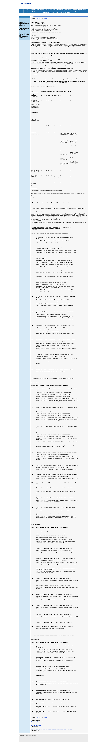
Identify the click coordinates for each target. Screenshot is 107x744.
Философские (60, 11)
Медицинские (36, 11)
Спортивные (46, 12)
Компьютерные (40, 9)
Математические (45, 11)
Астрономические (57, 9)
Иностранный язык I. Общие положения (24, 24)
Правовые (32, 9)
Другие (27, 9)
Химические (67, 11)
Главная (32, 16)
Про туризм (75, 9)
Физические (53, 11)
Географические (67, 9)
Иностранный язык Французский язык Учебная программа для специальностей (24, 34)
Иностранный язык (24, 28)
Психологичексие (54, 12)
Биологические (82, 9)
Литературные (75, 11)
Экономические (48, 9)
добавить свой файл (65, 12)
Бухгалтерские (83, 11)
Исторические (28, 11)
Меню (21, 16)
